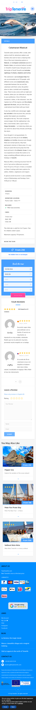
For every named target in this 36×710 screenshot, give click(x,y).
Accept (5, 707)
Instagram (4, 625)
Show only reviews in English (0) (14, 394)
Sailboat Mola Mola (12, 545)
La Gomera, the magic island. (11, 638)
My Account (5, 618)
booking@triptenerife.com (13, 665)
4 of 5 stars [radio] (19, 398)
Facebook (4, 628)
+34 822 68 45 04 (10, 661)
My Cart (3, 620)
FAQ (2, 623)
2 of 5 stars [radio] (14, 398)
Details (7, 41)
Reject (13, 707)
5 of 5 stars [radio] (22, 398)
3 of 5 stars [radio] (17, 398)
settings (20, 703)
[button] (18, 605)
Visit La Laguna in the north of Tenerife (14, 651)
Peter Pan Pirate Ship (13, 507)
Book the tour (9, 241)
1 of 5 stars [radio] (11, 398)
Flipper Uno (9, 470)
